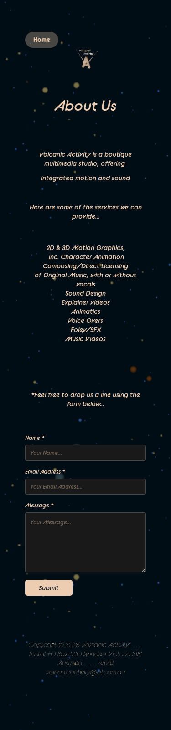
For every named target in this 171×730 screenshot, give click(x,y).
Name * (34, 437)
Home (41, 40)
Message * (39, 505)
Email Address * (45, 471)
